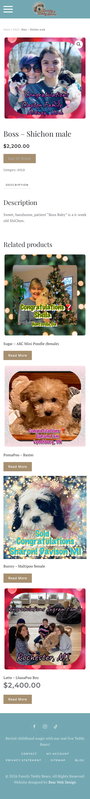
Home (6, 29)
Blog (79, 760)
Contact (29, 753)
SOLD (16, 29)
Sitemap (58, 760)
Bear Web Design (62, 782)
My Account (57, 753)
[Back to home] (45, 9)
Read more (17, 355)
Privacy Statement (23, 760)
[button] (8, 9)
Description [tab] (17, 184)
